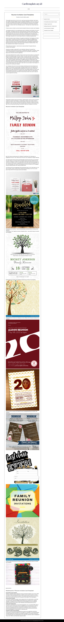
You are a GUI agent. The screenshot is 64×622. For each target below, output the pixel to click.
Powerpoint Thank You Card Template (12, 610)
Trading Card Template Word (11, 603)
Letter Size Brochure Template (49, 28)
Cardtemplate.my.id (32, 3)
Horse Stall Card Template (10, 598)
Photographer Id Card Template (11, 592)
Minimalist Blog (35, 620)
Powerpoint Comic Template (48, 30)
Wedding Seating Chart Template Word (50, 26)
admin (28, 17)
